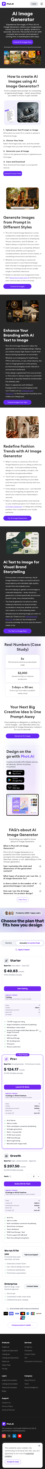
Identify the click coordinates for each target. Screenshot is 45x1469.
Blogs (4, 1391)
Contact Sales (32, 1286)
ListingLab (6, 1354)
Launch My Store (22, 1087)
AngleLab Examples (9, 1380)
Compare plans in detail (21, 1325)
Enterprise (28, 1351)
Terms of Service (8, 1410)
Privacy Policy (7, 1406)
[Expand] (40, 866)
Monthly (8, 943)
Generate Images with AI (19, 278)
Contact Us (6, 1403)
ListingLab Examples (10, 1384)
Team (26, 1384)
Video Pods (6, 1365)
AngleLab (5, 1347)
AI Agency (28, 1347)
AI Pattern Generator (14, 507)
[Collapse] (40, 846)
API (25, 1358)
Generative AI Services (33, 1361)
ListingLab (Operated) (10, 1358)
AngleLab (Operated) (10, 1351)
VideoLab (5, 1361)
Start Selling (22, 989)
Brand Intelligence (31, 1387)
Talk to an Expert (31, 1255)
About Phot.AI (29, 1380)
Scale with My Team (22, 1184)
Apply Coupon (24, 950)
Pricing (4, 1369)
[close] (39, 1446)
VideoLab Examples (9, 1387)
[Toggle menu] (41, 3)
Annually (30, 943)
